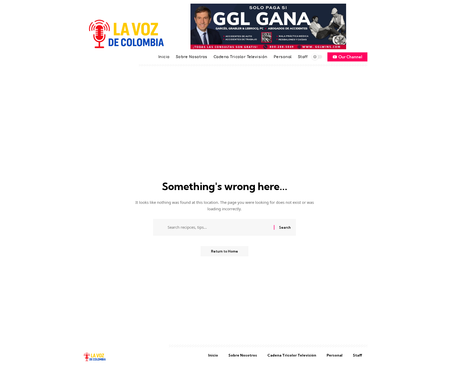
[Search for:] (219, 227)
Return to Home (224, 251)
